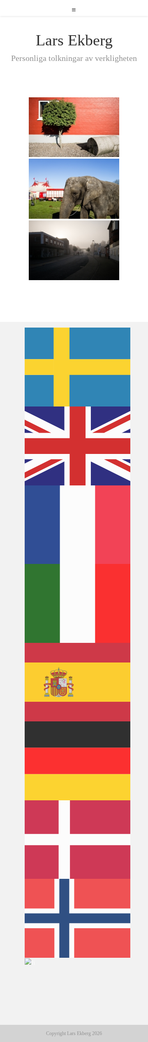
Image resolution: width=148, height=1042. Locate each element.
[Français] (78, 524)
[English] (78, 445)
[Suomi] (30, 962)
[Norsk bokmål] (78, 917)
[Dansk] (78, 838)
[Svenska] (78, 366)
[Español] (78, 681)
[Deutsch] (78, 760)
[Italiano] (78, 603)
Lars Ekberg (74, 40)
